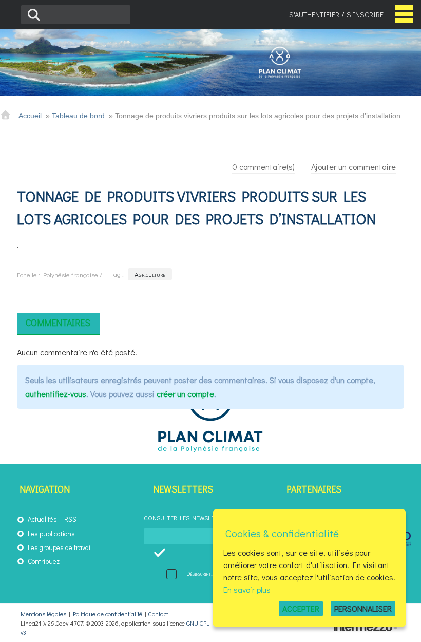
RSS (70, 519)
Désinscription (201, 573)
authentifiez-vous (55, 393)
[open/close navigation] (404, 14)
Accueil (30, 115)
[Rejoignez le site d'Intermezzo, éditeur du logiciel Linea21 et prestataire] (367, 629)
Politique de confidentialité (107, 614)
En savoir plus (247, 589)
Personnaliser (363, 608)
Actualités (42, 519)
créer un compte (185, 393)
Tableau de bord (78, 115)
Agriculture (150, 274)
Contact (158, 614)
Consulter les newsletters (188, 518)
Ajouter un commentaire (353, 166)
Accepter (300, 608)
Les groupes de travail (60, 547)
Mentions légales (43, 614)
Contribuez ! (45, 561)
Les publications (51, 533)
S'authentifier (314, 15)
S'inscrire (365, 15)
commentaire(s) (263, 166)
